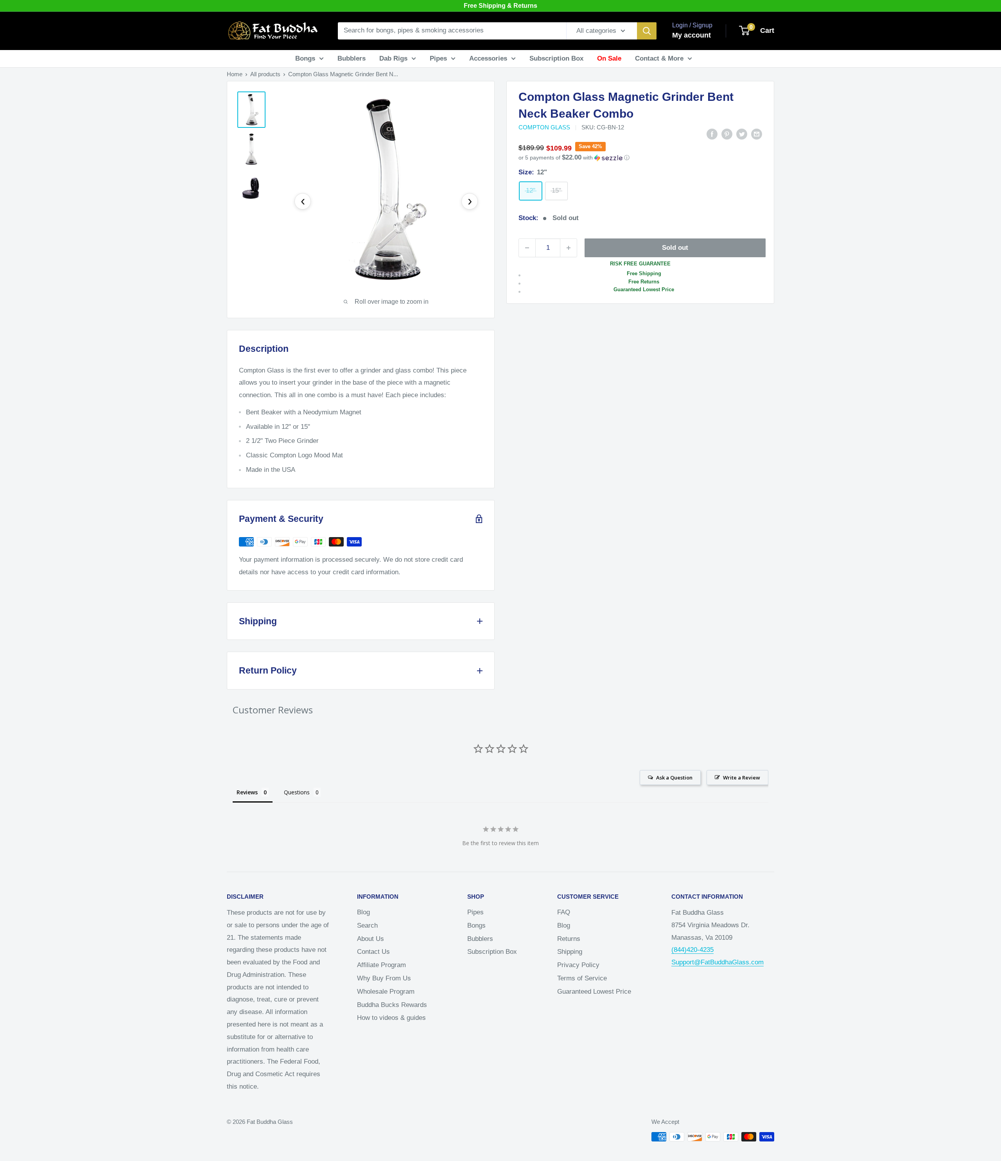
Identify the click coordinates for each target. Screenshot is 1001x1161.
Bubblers (351, 58)
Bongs (305, 58)
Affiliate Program (381, 965)
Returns (568, 938)
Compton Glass (544, 127)
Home (234, 74)
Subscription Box (556, 58)
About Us (370, 938)
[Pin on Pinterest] (726, 134)
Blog (363, 912)
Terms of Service (582, 978)
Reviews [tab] (247, 792)
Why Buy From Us (384, 978)
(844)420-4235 (692, 949)
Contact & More (659, 58)
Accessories (488, 58)
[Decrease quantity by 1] (527, 248)
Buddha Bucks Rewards (392, 1005)
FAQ (563, 912)
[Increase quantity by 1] (568, 248)
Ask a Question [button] (674, 777)
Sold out (675, 247)
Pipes (438, 58)
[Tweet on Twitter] (741, 134)
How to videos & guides (391, 1017)
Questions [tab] (297, 792)
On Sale (609, 58)
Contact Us (373, 951)
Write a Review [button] (741, 777)
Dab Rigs (393, 58)
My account (691, 35)
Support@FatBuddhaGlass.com (717, 962)
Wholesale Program (385, 991)
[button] (640, 157)
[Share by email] (756, 134)
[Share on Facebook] (712, 134)
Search (367, 925)
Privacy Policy (578, 965)
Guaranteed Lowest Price (594, 991)
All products (265, 74)
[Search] (647, 30)
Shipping (569, 951)
